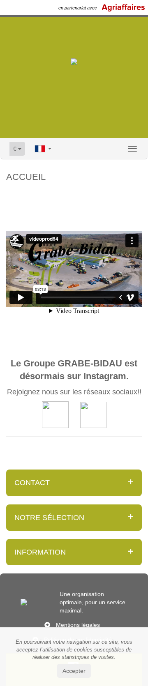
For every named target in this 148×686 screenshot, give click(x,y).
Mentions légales (78, 625)
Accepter (74, 671)
